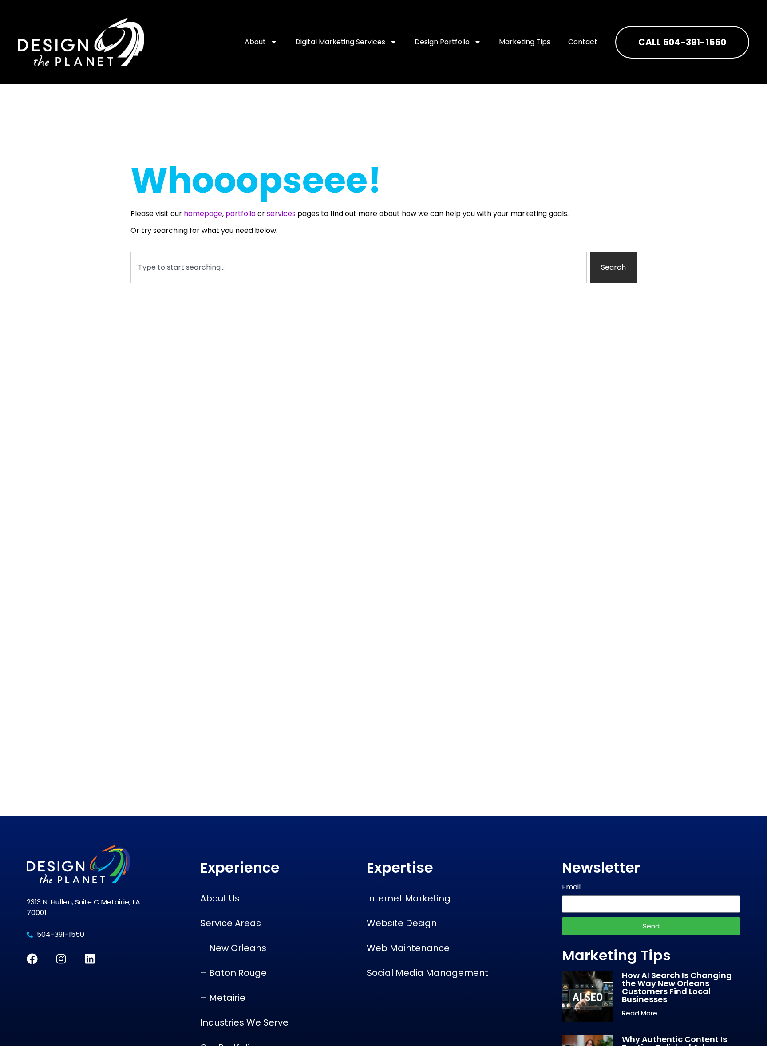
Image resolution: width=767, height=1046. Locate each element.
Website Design (402, 923)
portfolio (240, 213)
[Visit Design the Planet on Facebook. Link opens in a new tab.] (32, 958)
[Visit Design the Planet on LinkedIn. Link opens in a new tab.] (89, 958)
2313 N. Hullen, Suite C (64, 902)
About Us (220, 898)
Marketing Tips (524, 42)
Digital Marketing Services (340, 42)
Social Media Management (427, 973)
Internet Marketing (409, 898)
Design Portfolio (442, 42)
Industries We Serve (244, 1022)
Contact (582, 42)
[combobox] (358, 267)
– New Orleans (233, 948)
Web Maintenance (408, 948)
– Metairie (222, 997)
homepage (203, 213)
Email (571, 888)
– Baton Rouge (233, 973)
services (281, 213)
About (255, 42)
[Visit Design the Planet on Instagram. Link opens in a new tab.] (61, 958)
